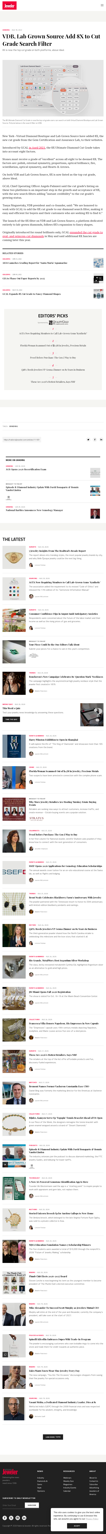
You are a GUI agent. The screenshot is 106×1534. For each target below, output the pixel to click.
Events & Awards (36, 736)
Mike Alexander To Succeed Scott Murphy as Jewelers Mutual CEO (64, 1307)
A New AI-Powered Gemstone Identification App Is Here (58, 1181)
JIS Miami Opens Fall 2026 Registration (50, 992)
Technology (34, 1178)
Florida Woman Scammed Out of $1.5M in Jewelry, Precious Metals (53, 345)
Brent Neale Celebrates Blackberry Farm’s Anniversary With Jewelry (65, 897)
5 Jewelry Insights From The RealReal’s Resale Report (57, 550)
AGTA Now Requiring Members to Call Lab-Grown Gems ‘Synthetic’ (53, 333)
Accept (77, 1526)
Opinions (41, 1490)
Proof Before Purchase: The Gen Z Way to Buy (53, 357)
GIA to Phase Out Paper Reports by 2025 (23, 278)
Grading (6, 30)
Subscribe (93, 1484)
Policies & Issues (36, 1335)
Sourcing (33, 578)
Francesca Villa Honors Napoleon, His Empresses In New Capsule (64, 1023)
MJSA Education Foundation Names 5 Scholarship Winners (60, 1244)
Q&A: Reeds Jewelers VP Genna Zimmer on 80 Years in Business (53, 369)
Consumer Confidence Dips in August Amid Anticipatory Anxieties (63, 613)
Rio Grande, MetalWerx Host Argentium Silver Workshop (59, 960)
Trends (32, 673)
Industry (40, 1477)
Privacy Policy (92, 1518)
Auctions (33, 1209)
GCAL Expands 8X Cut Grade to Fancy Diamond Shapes (31, 294)
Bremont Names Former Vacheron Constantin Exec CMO (59, 1086)
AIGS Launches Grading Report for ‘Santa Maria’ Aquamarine (34, 262)
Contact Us (93, 1481)
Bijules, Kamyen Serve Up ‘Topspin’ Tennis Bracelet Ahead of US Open (65, 1117)
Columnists (34, 831)
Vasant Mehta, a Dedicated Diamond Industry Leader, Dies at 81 (62, 1402)
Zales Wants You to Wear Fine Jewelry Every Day (54, 1370)
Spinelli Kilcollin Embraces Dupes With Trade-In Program (60, 1339)
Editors (32, 925)
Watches (33, 1082)
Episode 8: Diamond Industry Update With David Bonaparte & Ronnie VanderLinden (42, 489)
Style (39, 1487)
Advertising (94, 1487)
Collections (34, 1019)
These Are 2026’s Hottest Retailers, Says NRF (53, 381)
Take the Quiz (11, 719)
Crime (31, 767)
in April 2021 (37, 147)
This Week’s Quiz (11, 708)
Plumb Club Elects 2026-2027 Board (48, 1276)
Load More (53, 1437)
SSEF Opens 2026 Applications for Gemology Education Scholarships (65, 866)
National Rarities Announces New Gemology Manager (34, 510)
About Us (93, 1477)
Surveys (32, 547)
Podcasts (33, 1145)
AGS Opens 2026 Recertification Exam (26, 469)
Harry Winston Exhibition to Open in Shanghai (53, 739)
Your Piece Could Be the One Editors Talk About (54, 644)
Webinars (67, 1477)
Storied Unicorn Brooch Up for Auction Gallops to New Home (61, 1213)
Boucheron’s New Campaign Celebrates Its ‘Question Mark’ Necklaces (66, 676)
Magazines (67, 1484)
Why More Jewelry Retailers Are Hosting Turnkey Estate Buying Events (62, 803)
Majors (32, 1272)
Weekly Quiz (68, 1481)
